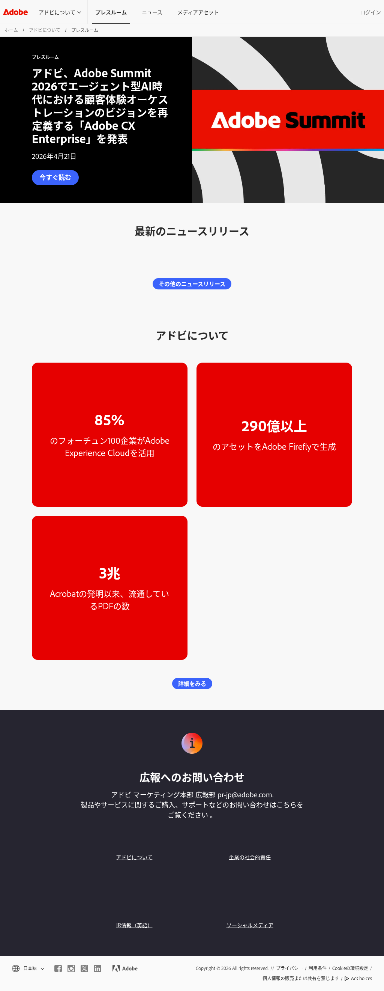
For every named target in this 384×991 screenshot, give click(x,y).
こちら (286, 804)
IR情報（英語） (134, 925)
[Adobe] (15, 12)
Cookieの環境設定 (350, 968)
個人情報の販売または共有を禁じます (300, 978)
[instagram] (71, 968)
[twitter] (84, 968)
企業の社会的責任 (250, 857)
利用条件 (318, 968)
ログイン (370, 12)
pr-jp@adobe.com (245, 794)
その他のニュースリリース (192, 283)
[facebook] (58, 968)
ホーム (11, 30)
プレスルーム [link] (111, 12)
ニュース (152, 12)
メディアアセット (198, 12)
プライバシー (289, 968)
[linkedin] (97, 968)
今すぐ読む (55, 177)
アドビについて (57, 12)
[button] (27, 968)
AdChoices (361, 978)
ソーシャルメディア (249, 925)
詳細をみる (192, 683)
